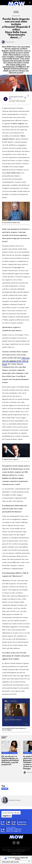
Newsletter (22, 822)
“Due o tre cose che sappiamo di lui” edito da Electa (16, 361)
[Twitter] (9, 822)
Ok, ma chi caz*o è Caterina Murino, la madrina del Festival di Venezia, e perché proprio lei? (10, 761)
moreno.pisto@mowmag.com (13, 831)
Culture (16, 12)
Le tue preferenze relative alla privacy (18, 858)
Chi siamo (13, 853)
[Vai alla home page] (16, 3)
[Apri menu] (30, 2)
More (3, 738)
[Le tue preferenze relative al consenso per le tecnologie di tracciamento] (29, 861)
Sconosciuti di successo (9, 753)
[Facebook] (3, 822)
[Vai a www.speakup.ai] (28, 96)
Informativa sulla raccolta (10, 862)
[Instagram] (14, 822)
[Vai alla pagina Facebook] (14, 842)
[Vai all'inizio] (16, 837)
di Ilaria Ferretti (10, 42)
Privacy (19, 853)
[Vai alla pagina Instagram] (18, 842)
